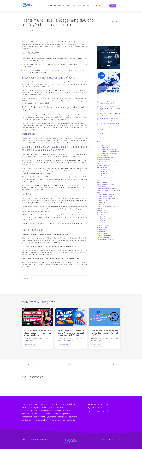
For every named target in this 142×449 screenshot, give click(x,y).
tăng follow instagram (103, 225)
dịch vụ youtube (101, 186)
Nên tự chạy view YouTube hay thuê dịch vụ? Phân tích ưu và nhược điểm (110, 119)
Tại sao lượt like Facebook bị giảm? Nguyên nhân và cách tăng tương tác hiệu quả (110, 108)
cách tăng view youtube (103, 159)
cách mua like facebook (103, 147)
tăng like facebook (102, 229)
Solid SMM (30, 439)
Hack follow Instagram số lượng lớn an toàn (108, 191)
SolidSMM (28, 278)
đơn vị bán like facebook (103, 237)
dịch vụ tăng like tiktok (103, 182)
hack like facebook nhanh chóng (106, 198)
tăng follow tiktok (102, 227)
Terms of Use (115, 439)
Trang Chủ (52, 5)
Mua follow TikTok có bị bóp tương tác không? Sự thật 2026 (110, 114)
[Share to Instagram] (107, 411)
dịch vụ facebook (102, 167)
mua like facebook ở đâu (104, 219)
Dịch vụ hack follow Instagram (105, 170)
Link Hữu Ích (70, 5)
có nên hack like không (103, 165)
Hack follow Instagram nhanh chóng (107, 188)
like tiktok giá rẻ (101, 210)
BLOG (31, 30)
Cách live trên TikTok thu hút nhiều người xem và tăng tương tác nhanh (110, 102)
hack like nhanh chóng (103, 200)
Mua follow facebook (103, 212)
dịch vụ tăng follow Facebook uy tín (106, 178)
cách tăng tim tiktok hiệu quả (105, 157)
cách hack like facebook (103, 145)
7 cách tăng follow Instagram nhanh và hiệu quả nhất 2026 (110, 124)
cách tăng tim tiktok (102, 155)
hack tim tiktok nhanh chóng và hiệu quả (108, 206)
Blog (79, 5)
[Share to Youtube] (98, 411)
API (92, 5)
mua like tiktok (101, 221)
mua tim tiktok (101, 223)
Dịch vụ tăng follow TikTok (104, 180)
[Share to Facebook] (94, 411)
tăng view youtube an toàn (104, 235)
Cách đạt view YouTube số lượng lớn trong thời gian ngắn (108, 162)
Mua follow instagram (103, 215)
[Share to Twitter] (89, 411)
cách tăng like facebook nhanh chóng (107, 153)
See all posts (54, 301)
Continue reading (30, 345)
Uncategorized (103, 137)
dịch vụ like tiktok (101, 176)
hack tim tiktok (101, 204)
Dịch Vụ (61, 5)
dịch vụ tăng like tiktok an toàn (105, 184)
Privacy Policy (105, 439)
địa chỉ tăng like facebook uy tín (105, 239)
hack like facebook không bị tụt (105, 194)
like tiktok (99, 208)
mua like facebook (102, 217)
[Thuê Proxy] (108, 83)
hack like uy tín (101, 202)
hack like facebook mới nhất (104, 196)
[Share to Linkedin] (103, 411)
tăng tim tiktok (101, 231)
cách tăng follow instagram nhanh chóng (108, 151)
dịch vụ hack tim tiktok (103, 174)
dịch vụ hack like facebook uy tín (106, 172)
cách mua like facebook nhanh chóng (107, 149)
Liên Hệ (86, 5)
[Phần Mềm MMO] (108, 57)
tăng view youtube (102, 233)
